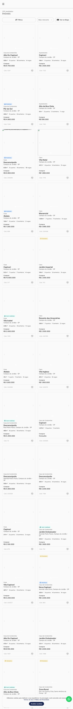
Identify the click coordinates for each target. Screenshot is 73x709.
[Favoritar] (32, 70)
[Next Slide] (33, 38)
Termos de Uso (28, 699)
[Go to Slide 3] (18, 48)
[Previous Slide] (4, 38)
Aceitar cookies (36, 704)
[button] (18, 38)
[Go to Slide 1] (15, 48)
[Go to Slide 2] (52, 48)
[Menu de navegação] (3, 4)
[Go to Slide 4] (19, 48)
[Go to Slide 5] (56, 48)
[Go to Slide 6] (22, 48)
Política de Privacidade (42, 699)
